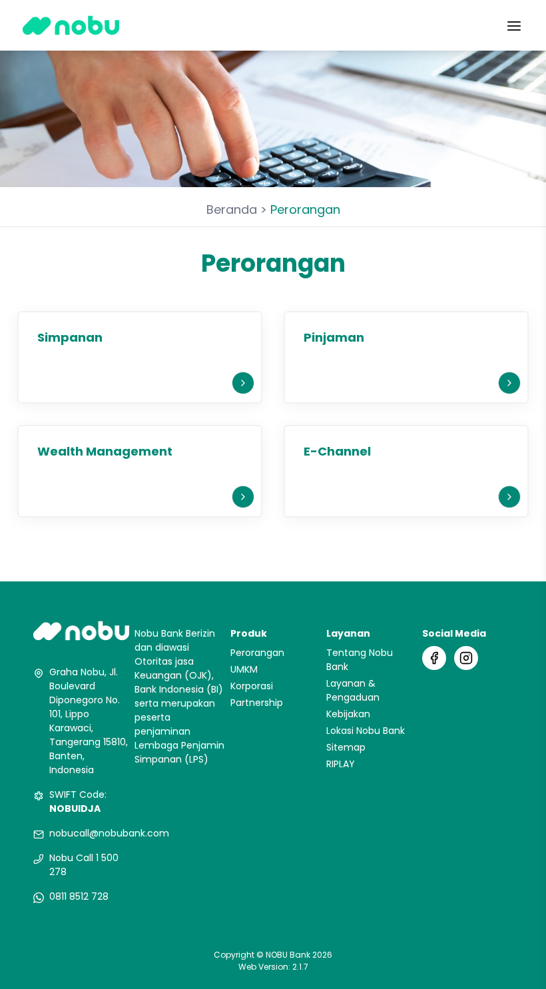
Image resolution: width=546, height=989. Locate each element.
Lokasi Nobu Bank (365, 730)
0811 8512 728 (79, 896)
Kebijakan (348, 714)
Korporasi (251, 686)
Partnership (256, 702)
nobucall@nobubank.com (109, 833)
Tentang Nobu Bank (359, 659)
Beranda (231, 209)
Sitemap (346, 747)
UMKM (244, 669)
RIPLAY (340, 764)
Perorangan (257, 652)
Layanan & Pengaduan (353, 690)
